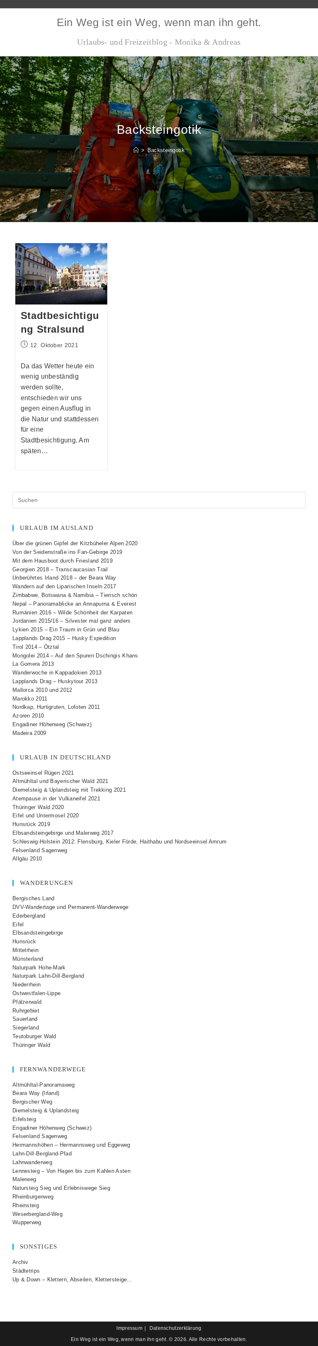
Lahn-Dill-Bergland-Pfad (42, 1153)
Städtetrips (26, 1271)
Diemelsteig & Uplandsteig (45, 1110)
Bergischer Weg (32, 1102)
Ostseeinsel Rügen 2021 (43, 773)
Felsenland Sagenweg (39, 850)
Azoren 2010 (28, 716)
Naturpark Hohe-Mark (39, 967)
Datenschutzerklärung (175, 1328)
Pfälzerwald (26, 1002)
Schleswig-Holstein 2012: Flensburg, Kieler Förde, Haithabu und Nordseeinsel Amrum (119, 842)
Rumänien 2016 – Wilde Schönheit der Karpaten (72, 612)
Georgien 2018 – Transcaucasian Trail (60, 569)
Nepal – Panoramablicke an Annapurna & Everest (74, 604)
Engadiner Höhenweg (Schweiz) (52, 724)
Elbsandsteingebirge (37, 933)
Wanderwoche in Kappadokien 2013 (56, 672)
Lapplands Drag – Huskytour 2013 (54, 681)
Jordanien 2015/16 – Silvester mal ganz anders (71, 621)
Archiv (20, 1262)
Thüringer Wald (31, 1045)
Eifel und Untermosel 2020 (45, 815)
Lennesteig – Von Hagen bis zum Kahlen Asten (71, 1171)
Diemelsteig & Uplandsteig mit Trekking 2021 (69, 790)
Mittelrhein (25, 950)
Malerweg (24, 1179)
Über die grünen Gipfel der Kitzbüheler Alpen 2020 (75, 543)
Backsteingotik (166, 150)
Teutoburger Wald (34, 1036)
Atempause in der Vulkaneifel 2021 (56, 798)
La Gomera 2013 (33, 664)
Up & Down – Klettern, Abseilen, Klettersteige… (72, 1279)
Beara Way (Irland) (35, 1093)
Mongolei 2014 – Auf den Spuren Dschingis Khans (75, 655)
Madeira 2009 (29, 733)
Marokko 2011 (30, 699)
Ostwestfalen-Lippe (36, 993)
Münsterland (27, 959)
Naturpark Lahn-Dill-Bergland (48, 976)
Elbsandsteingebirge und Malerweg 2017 (62, 833)
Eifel (18, 924)
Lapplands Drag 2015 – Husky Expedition (64, 638)
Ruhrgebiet (25, 1011)
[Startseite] (136, 150)
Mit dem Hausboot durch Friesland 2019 (62, 561)
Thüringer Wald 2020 (38, 807)
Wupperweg (26, 1222)
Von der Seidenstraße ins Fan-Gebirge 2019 (67, 552)
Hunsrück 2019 (31, 824)
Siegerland (25, 1028)
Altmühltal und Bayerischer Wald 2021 (60, 781)
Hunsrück (24, 941)
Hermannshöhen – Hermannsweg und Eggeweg (71, 1145)
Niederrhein (26, 984)
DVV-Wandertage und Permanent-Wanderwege (70, 907)
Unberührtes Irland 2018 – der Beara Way (64, 578)
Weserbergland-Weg (37, 1214)
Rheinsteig (25, 1205)
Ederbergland (29, 916)
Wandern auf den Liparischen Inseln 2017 (64, 586)
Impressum (129, 1328)
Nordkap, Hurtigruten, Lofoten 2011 (56, 707)
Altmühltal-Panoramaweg (43, 1085)
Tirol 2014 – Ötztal (35, 647)
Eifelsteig (24, 1119)
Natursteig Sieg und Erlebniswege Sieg (61, 1188)
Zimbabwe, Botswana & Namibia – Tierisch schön (74, 595)
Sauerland (25, 1019)
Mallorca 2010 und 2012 (42, 690)
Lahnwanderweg (32, 1162)
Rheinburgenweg (32, 1197)
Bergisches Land (33, 898)
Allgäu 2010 (27, 858)
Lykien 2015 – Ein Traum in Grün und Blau (65, 629)
